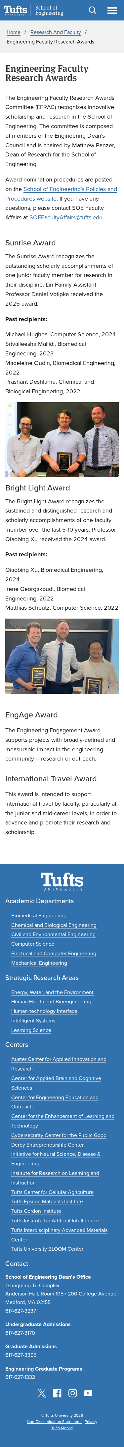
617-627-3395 (20, 1355)
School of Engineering (49, 10)
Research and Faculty (55, 32)
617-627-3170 (20, 1333)
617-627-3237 (20, 1311)
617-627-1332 (20, 1377)
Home (14, 32)
